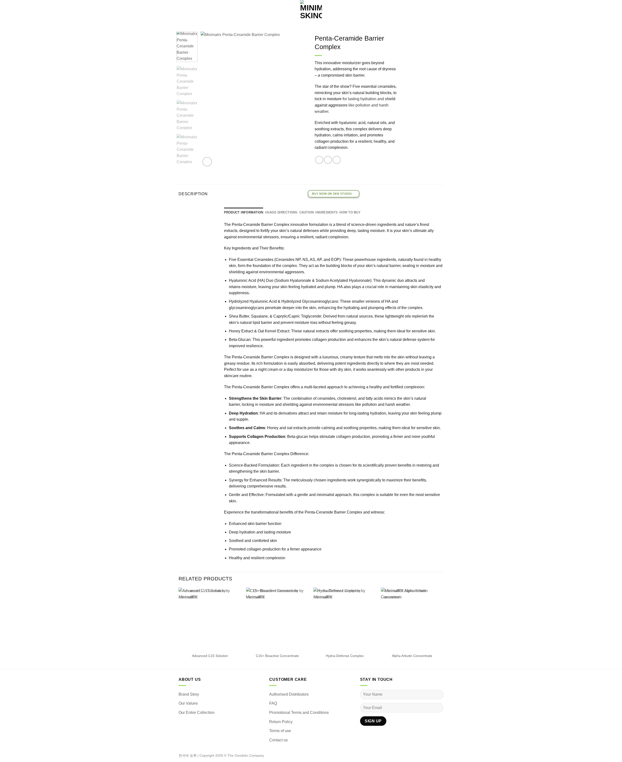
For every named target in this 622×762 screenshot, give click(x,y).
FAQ (273, 703)
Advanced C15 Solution (210, 656)
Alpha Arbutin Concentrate (412, 656)
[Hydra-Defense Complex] (344, 619)
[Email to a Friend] (337, 160)
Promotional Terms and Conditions (299, 712)
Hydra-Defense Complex (345, 656)
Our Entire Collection (197, 712)
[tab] (243, 212)
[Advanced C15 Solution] (210, 619)
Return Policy (281, 722)
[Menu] (6, 11)
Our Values (188, 703)
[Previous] (209, 99)
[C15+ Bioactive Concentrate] (277, 619)
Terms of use (280, 731)
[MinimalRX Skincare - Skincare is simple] (311, 11)
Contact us (278, 740)
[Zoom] (207, 162)
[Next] (299, 99)
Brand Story (189, 694)
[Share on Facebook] (319, 160)
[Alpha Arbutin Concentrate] (412, 619)
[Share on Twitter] (328, 160)
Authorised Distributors (289, 694)
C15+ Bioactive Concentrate (277, 656)
